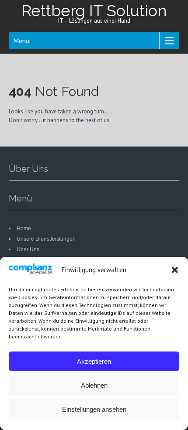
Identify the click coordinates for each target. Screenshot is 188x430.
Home (24, 228)
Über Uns (28, 249)
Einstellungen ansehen (94, 409)
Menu (21, 40)
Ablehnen (94, 385)
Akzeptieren (94, 361)
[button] (175, 270)
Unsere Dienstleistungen (46, 239)
